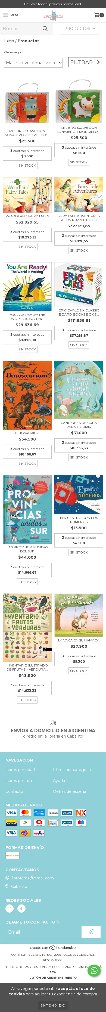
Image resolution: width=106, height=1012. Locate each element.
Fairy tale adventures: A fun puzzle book (79, 218)
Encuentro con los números (79, 520)
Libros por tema (20, 780)
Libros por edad (20, 769)
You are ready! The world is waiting (27, 317)
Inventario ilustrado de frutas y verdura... (27, 667)
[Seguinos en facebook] (21, 908)
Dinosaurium (27, 433)
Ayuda (59, 780)
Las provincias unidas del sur (27, 549)
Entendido (53, 1005)
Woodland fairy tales (27, 216)
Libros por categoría (72, 769)
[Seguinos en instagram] (9, 908)
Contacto (14, 791)
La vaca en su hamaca (78, 640)
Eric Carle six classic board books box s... (79, 312)
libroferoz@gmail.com (33, 878)
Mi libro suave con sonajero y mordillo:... (27, 133)
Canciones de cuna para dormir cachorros (79, 425)
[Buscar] (44, 29)
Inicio (9, 40)
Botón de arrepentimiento (53, 978)
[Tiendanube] (53, 949)
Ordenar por (14, 52)
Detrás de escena (69, 791)
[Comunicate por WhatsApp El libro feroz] (94, 971)
